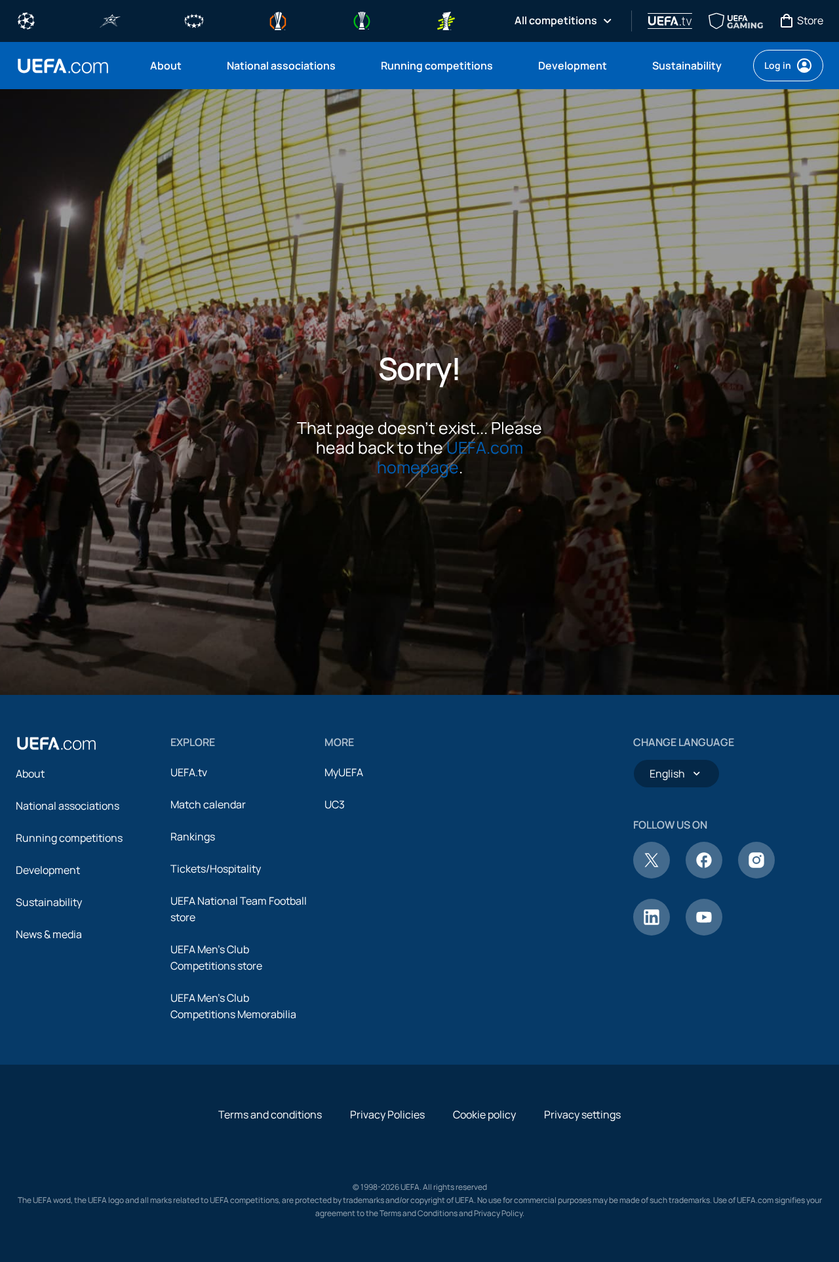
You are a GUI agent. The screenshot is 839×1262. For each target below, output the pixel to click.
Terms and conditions (270, 1114)
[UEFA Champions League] (26, 19)
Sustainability (49, 902)
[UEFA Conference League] (361, 19)
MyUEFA (343, 772)
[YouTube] (704, 931)
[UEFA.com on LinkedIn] (651, 931)
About (30, 773)
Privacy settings (582, 1114)
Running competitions (69, 838)
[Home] (56, 743)
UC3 (334, 804)
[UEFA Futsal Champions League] (110, 19)
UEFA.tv (188, 772)
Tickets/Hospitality (215, 868)
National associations (67, 806)
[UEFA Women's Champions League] (194, 19)
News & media (49, 934)
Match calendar (208, 804)
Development (48, 870)
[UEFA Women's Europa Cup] (445, 19)
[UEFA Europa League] (277, 19)
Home (63, 65)
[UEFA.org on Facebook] (704, 874)
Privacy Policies (387, 1114)
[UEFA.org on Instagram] (756, 874)
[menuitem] (172, 65)
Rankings (192, 836)
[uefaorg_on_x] (651, 874)
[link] (166, 65)
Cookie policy (484, 1114)
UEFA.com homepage (450, 457)
